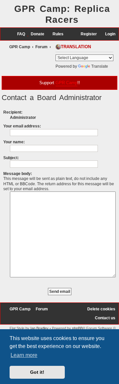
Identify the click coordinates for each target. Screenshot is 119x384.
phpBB (77, 328)
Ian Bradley (39, 328)
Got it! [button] (37, 372)
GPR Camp (66, 82)
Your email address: (22, 126)
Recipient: (12, 112)
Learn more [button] (24, 355)
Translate (99, 66)
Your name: (14, 142)
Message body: (17, 173)
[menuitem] (18, 34)
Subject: (11, 158)
